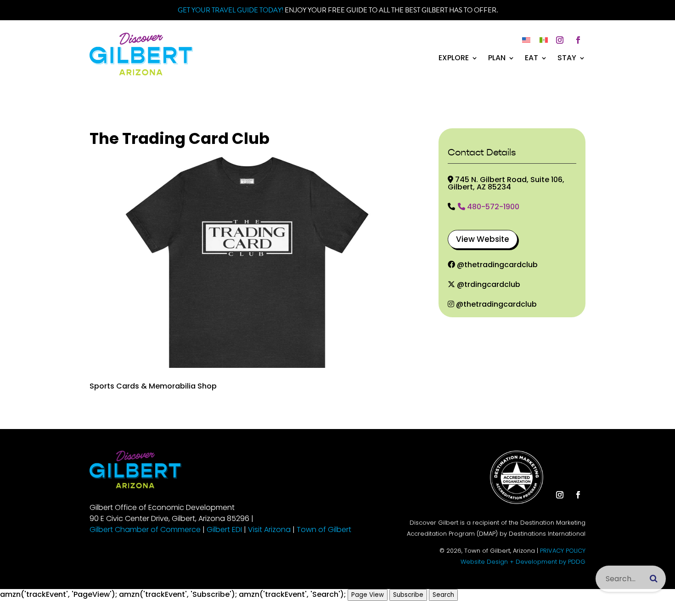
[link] (141, 73)
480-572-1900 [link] (493, 207)
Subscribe (408, 594)
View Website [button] (482, 239)
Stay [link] (566, 59)
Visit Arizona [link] (269, 529)
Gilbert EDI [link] (224, 529)
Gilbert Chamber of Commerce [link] (145, 529)
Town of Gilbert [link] (324, 529)
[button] (559, 40)
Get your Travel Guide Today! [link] (230, 10)
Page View (367, 594)
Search (443, 594)
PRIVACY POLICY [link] (562, 550)
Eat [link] (531, 59)
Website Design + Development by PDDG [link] (523, 561)
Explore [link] (454, 59)
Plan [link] (497, 59)
